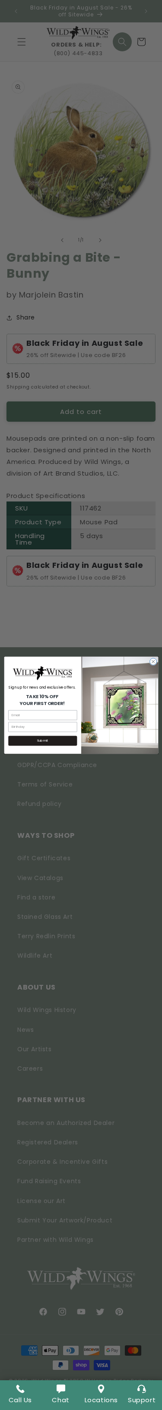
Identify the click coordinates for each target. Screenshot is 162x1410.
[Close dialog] (152, 661)
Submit (42, 740)
